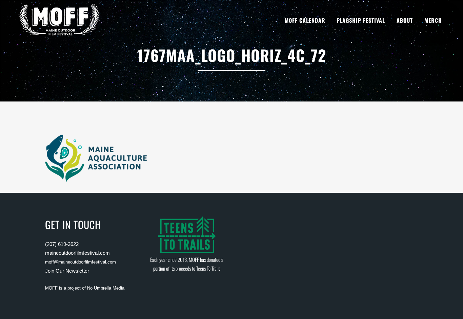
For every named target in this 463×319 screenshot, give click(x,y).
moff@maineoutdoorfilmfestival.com (80, 262)
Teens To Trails (208, 268)
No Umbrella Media (105, 288)
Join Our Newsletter (67, 271)
